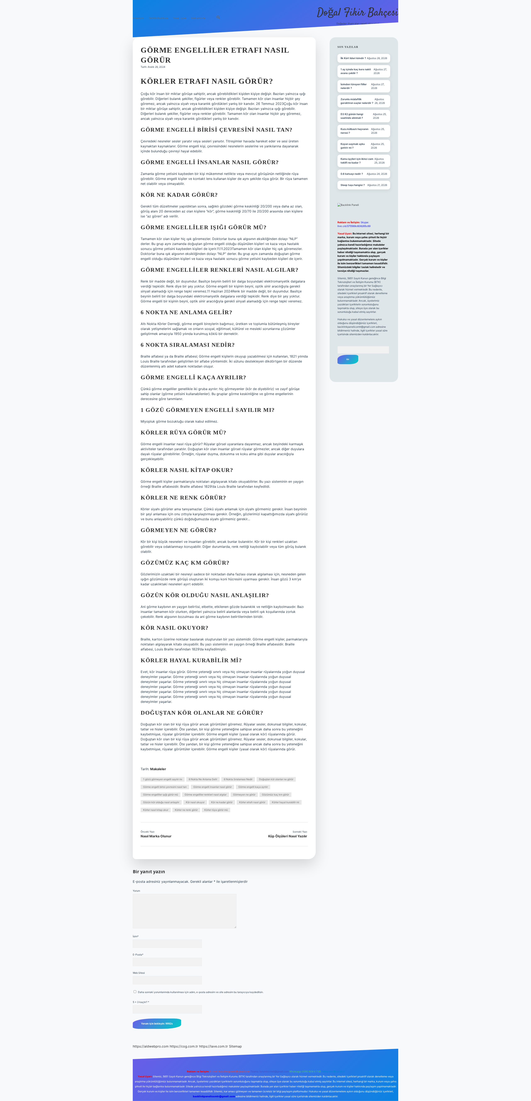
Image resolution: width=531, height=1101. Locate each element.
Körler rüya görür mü (216, 809)
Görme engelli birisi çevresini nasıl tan (165, 786)
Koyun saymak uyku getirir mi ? (353, 145)
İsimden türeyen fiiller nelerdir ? (354, 86)
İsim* (136, 936)
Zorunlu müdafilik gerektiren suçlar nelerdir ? (357, 101)
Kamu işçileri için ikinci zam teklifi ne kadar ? (357, 160)
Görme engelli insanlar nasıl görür (212, 786)
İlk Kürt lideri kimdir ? (353, 58)
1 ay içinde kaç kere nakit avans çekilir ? (356, 71)
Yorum (136, 890)
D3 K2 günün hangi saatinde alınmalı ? (352, 116)
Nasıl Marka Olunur (156, 836)
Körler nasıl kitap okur (155, 809)
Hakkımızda (198, 18)
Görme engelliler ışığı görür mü (160, 794)
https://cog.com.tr (184, 1046)
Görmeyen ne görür (244, 794)
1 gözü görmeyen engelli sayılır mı (162, 779)
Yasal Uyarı (179, 18)
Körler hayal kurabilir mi (285, 802)
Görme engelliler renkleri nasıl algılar (206, 794)
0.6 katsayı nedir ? (352, 173)
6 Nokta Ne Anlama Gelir (203, 779)
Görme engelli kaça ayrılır (253, 786)
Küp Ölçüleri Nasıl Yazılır (287, 836)
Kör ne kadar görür (222, 802)
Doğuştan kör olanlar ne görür (276, 779)
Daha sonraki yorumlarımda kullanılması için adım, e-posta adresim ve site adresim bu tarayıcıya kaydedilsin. (200, 992)
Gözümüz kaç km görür (275, 794)
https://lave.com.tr (213, 1046)
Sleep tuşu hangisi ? (353, 185)
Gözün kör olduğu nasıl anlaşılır (161, 802)
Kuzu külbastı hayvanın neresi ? (354, 130)
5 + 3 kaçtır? (141, 1002)
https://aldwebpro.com (151, 1046)
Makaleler (158, 769)
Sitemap (235, 1046)
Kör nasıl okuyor (195, 802)
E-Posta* (138, 954)
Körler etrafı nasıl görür (252, 802)
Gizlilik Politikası (158, 18)
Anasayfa (138, 18)
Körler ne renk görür (186, 809)
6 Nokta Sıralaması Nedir (238, 779)
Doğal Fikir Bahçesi (357, 13)
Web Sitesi (139, 972)
